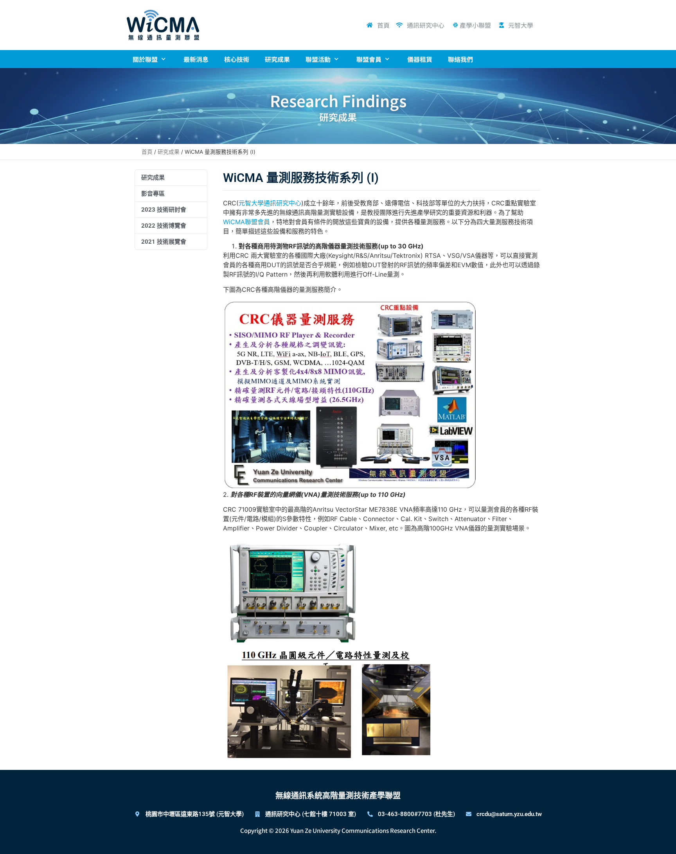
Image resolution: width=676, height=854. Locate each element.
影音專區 (153, 193)
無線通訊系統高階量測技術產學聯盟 (338, 795)
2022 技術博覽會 (163, 225)
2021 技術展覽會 (163, 241)
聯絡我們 (460, 59)
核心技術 (236, 59)
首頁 (147, 152)
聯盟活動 (318, 59)
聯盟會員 (368, 59)
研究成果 (277, 59)
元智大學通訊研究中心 (270, 203)
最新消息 (196, 59)
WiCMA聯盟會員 (246, 222)
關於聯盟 (145, 59)
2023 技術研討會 (163, 209)
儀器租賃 (419, 59)
